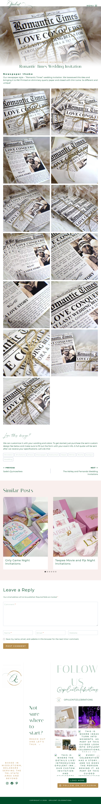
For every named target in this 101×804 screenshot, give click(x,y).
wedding (8, 459)
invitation (8, 455)
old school (53, 455)
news (30, 455)
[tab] (45, 571)
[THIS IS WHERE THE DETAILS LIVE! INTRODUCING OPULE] (66, 765)
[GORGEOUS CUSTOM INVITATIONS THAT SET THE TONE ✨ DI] (66, 717)
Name (8, 633)
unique (89, 455)
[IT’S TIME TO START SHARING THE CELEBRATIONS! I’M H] (89, 717)
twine (80, 455)
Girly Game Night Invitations (17, 562)
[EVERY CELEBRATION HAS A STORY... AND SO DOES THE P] (89, 765)
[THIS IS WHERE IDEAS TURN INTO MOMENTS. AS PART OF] (89, 741)
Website (73, 633)
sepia (63, 455)
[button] (26, 111)
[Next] (94, 533)
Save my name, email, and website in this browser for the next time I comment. (42, 639)
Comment (10, 604)
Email (40, 633)
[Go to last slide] (7, 533)
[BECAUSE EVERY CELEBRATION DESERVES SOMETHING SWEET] (66, 741)
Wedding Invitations (50, 62)
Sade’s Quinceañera (12, 470)
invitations (20, 455)
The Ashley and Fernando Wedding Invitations (80, 471)
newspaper (41, 455)
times (72, 455)
